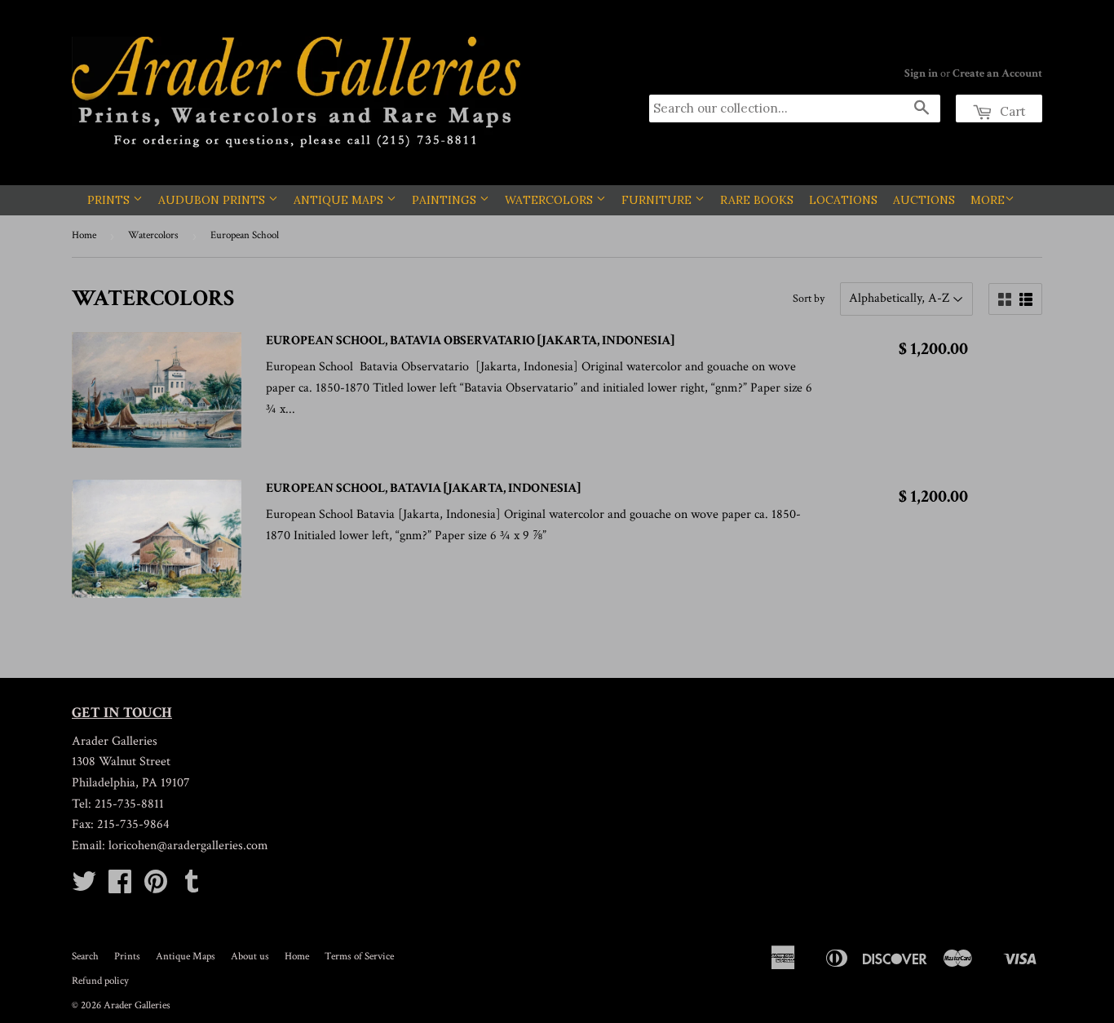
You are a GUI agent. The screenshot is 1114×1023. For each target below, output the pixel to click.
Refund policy (100, 981)
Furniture (658, 200)
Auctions (924, 200)
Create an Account (997, 73)
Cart (1011, 111)
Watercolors (550, 200)
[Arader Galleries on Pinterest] (156, 887)
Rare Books (757, 200)
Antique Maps (340, 200)
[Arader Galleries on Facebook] (120, 887)
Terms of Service (359, 956)
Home (84, 235)
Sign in (921, 73)
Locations (843, 200)
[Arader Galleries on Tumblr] (191, 887)
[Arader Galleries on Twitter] (84, 887)
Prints (110, 200)
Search (85, 956)
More (987, 200)
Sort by (808, 298)
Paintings (446, 200)
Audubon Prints (213, 200)
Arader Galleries (137, 1005)
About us (250, 956)
